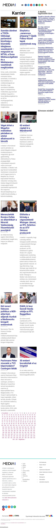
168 (9, 434)
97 (16, 423)
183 (17, 436)
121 (11, 427)
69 (21, 420)
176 (31, 434)
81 (14, 422)
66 (14, 420)
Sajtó (24, 463)
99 (21, 423)
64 (9, 420)
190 (3, 437)
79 (9, 422)
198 (25, 437)
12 (28, 413)
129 (34, 427)
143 (6, 430)
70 (23, 420)
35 (11, 416)
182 (14, 436)
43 (30, 416)
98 (18, 423)
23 (18, 415)
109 (14, 425)
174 (26, 434)
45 (34, 416)
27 (27, 415)
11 (26, 413)
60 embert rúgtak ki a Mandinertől (26, 128)
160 (20, 432)
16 (2, 415)
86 (25, 422)
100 (23, 423)
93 (7, 423)
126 (25, 427)
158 (14, 432)
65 (11, 420)
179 (6, 436)
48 (7, 418)
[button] (22, 5)
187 (28, 436)
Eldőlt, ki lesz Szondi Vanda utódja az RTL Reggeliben (26, 310)
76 (2, 422)
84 (21, 422)
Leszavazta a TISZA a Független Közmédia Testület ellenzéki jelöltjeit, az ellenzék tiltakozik (46, 100)
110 (16, 425)
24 (20, 415)
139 (28, 429)
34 (9, 416)
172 (20, 434)
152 (31, 430)
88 (30, 422)
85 (23, 422)
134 (14, 429)
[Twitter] (28, 5)
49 (9, 418)
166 (3, 434)
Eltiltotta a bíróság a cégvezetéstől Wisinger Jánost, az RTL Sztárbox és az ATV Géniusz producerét (28, 223)
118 (3, 427)
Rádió (24, 467)
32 (4, 416)
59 (32, 418)
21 (13, 415)
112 (21, 425)
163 (28, 432)
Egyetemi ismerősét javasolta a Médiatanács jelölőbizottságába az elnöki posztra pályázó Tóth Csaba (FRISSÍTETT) (46, 59)
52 (16, 418)
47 (5, 418)
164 (31, 432)
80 (11, 422)
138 (26, 429)
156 (9, 432)
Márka (24, 465)
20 (11, 415)
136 (20, 429)
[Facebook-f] (26, 5)
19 (9, 415)
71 (25, 420)
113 (24, 425)
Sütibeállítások (3, 523)
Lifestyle (25, 481)
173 (23, 434)
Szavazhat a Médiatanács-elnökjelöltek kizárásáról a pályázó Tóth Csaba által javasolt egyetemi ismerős (46, 50)
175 (28, 434)
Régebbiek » (22, 439)
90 (35, 422)
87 (28, 422)
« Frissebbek (4, 413)
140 (31, 429)
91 (2, 423)
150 (26, 430)
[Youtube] (31, 5)
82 (16, 422)
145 (12, 430)
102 (29, 423)
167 (6, 434)
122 (14, 427)
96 (14, 423)
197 (23, 437)
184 (20, 436)
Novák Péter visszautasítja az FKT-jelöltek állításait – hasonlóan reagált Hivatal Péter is (46, 91)
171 (17, 434)
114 (27, 425)
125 (23, 427)
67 (16, 420)
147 (17, 430)
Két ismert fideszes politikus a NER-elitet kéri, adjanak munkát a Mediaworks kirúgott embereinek (8, 315)
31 (2, 416)
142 (3, 430)
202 (14, 439)
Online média (26, 470)
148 (20, 430)
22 (16, 415)
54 (21, 418)
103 (32, 423)
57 (27, 418)
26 (25, 415)
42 (28, 416)
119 (6, 427)
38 (18, 416)
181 (11, 436)
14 (33, 413)
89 (32, 422)
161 (23, 432)
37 (16, 416)
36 (14, 416)
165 (34, 432)
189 (34, 436)
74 (32, 420)
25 (23, 415)
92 (4, 423)
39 (21, 416)
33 (7, 416)
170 (14, 434)
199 (28, 437)
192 (8, 437)
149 (23, 430)
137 (23, 429)
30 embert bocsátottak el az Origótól (28, 363)
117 (35, 425)
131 (6, 429)
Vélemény (25, 476)
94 (9, 423)
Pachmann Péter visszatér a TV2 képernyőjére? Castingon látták (9, 364)
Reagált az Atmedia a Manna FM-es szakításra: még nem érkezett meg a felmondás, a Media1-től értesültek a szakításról (46, 20)
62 (4, 420)
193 (11, 437)
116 (32, 425)
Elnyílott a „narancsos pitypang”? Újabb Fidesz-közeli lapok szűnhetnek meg (28, 37)
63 (7, 420)
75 (34, 420)
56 (25, 418)
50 (12, 418)
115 (29, 425)
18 (7, 415)
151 (28, 430)
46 (2, 418)
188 (31, 436)
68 (18, 420)
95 (11, 423)
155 (6, 432)
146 (14, 430)
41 (25, 416)
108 (11, 425)
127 (28, 427)
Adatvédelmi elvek (14, 522)
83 (18, 422)
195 (17, 437)
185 (23, 436)
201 (34, 437)
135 (17, 429)
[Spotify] (39, 5)
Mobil (24, 472)
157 (11, 432)
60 (34, 418)
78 (7, 422)
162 (25, 432)
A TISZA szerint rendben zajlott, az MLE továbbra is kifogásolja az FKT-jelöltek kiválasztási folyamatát (46, 41)
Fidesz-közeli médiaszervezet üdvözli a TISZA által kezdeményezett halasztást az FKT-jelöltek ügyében (46, 82)
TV (23, 469)
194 (14, 437)
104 (35, 423)
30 (34, 415)
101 (26, 423)
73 (30, 420)
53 (18, 418)
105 (2, 425)
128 (31, 427)
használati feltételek (21, 522)
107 (8, 425)
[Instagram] (37, 5)
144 (9, 430)
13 (30, 413)
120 (9, 427)
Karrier (24, 474)
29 (32, 415)
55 (23, 418)
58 (30, 418)
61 (2, 420)
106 (5, 425)
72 (28, 420)
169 (12, 434)
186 (26, 436)
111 (19, 425)
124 (20, 427)
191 (6, 437)
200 (31, 437)
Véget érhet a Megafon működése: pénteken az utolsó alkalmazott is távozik (7, 133)
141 (34, 429)
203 (17, 439)
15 (35, 413)
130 (3, 429)
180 (9, 436)
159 (17, 432)
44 (32, 416)
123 (17, 427)
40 (23, 416)
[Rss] (42, 5)
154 (3, 432)
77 (4, 422)
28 (30, 415)
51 (14, 418)
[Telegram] (34, 5)
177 (34, 434)
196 (20, 437)
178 (3, 436)
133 (11, 429)
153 (34, 430)
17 (4, 415)
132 (9, 429)
